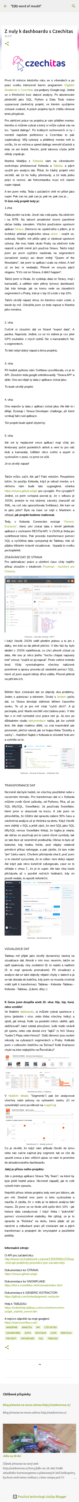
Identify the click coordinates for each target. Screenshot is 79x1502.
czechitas (50, 1327)
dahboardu (27, 1011)
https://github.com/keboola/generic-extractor (32, 1296)
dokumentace (37, 720)
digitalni (40, 1333)
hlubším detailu (19, 1095)
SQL (41, 1338)
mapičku (49, 1105)
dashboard (13, 1333)
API (38, 1327)
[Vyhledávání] (73, 6)
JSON (53, 1333)
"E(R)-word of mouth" (26, 6)
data (28, 1333)
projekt (11, 1338)
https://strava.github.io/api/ (21, 1274)
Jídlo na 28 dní (12, 1456)
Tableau (53, 1338)
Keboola (66, 1333)
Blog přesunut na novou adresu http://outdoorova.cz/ (37, 1404)
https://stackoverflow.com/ (21, 1322)
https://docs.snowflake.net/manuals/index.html (33, 1285)
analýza (27, 1327)
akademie (11, 1327)
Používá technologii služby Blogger (41, 1496)
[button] (7, 44)
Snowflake (27, 1338)
